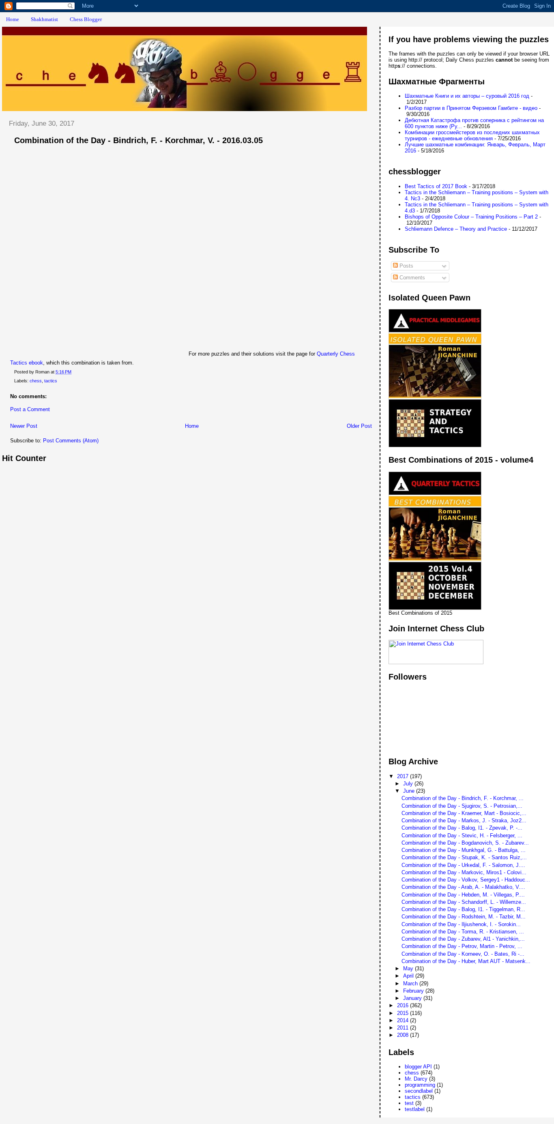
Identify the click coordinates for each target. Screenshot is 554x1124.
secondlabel (419, 1091)
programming (420, 1085)
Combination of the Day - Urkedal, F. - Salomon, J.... (463, 865)
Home (12, 19)
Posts (405, 266)
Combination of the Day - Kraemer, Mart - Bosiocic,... (464, 813)
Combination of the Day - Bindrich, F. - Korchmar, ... (463, 798)
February (414, 991)
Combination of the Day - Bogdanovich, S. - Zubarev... (465, 843)
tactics (50, 380)
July (408, 784)
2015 (403, 1013)
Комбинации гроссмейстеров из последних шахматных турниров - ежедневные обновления (472, 135)
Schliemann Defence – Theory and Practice (456, 229)
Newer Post (23, 426)
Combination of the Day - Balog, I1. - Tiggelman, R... (463, 909)
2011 (403, 1028)
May (409, 968)
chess (36, 380)
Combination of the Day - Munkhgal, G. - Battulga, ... (464, 850)
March (411, 983)
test (409, 1103)
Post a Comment (30, 409)
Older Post (359, 426)
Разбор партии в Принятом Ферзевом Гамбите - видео (471, 108)
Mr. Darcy (416, 1079)
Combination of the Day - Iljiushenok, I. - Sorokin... (461, 924)
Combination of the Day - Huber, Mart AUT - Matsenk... (466, 961)
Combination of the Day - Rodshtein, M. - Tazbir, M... (464, 917)
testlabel (415, 1109)
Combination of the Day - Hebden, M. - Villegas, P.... (463, 895)
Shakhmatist (44, 19)
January (413, 998)
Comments (411, 278)
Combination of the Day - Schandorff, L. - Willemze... (464, 902)
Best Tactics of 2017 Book (436, 186)
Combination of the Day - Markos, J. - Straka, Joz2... (464, 820)
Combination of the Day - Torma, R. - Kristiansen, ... (463, 932)
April (409, 976)
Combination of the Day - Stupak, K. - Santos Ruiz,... (464, 857)
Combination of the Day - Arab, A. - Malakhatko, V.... (463, 887)
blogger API (418, 1067)
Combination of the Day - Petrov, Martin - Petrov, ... (462, 946)
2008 (403, 1035)
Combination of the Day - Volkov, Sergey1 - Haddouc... (466, 880)
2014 (403, 1020)
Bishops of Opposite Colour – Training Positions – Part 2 (471, 217)
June (409, 791)
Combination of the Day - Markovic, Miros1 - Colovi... (464, 872)
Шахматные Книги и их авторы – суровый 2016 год (467, 96)
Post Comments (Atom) (71, 441)
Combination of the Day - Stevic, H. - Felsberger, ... (462, 835)
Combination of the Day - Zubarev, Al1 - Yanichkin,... (463, 939)
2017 (403, 776)
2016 (403, 1005)
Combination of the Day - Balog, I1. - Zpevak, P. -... (462, 828)
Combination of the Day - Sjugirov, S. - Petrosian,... (462, 806)
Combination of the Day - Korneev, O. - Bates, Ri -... (463, 954)
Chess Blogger (86, 19)
